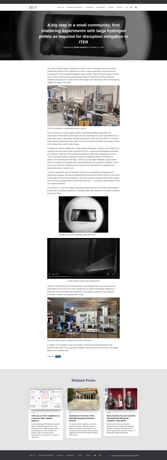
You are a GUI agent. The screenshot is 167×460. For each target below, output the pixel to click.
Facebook (130, 2)
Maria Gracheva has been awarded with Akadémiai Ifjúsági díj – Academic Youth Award (121, 418)
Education (89, 7)
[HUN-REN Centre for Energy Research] (33, 7)
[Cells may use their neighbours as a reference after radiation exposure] (46, 398)
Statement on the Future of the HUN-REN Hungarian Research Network (81, 418)
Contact (119, 7)
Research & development (74, 7)
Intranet (111, 7)
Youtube (138, 2)
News (58, 356)
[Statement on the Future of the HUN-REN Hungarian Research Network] (83, 398)
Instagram (128, 2)
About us (60, 7)
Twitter (133, 2)
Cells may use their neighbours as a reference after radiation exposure (45, 418)
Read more (35, 437)
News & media (100, 7)
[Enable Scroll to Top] (163, 456)
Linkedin (135, 2)
